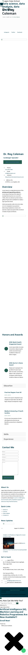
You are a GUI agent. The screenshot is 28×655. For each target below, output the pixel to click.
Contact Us (6, 515)
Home (3, 17)
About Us (5, 509)
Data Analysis (6, 513)
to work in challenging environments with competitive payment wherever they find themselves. (13, 499)
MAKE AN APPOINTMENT (13, 162)
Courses (5, 511)
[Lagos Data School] (14, 1)
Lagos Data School (14, 590)
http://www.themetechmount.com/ (14, 177)
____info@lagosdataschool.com (13, 580)
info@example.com (10, 173)
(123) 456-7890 (9, 169)
